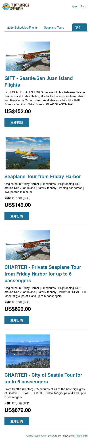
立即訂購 (16, 216)
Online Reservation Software (41, 435)
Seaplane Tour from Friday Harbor (42, 176)
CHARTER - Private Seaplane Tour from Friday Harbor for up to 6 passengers (42, 273)
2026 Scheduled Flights (22, 27)
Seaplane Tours (54, 27)
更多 (78, 27)
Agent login (82, 435)
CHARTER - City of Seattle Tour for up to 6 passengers (43, 378)
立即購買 (16, 122)
